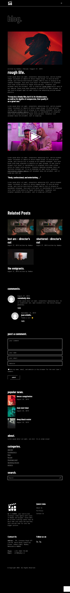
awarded (10, 450)
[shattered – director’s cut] (49, 227)
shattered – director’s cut (48, 240)
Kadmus (19, 69)
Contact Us (40, 513)
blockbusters (12, 452)
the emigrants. (16, 268)
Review (25, 69)
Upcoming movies (13, 462)
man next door (23, 407)
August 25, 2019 (23, 399)
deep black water (24, 419)
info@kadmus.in (19, 553)
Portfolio (39, 511)
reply (19, 308)
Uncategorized (12, 460)
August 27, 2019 (36, 69)
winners (10, 465)
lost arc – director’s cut (19, 240)
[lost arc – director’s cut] (21, 227)
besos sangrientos (24, 396)
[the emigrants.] (21, 257)
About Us (39, 508)
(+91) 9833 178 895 (21, 551)
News (9, 455)
